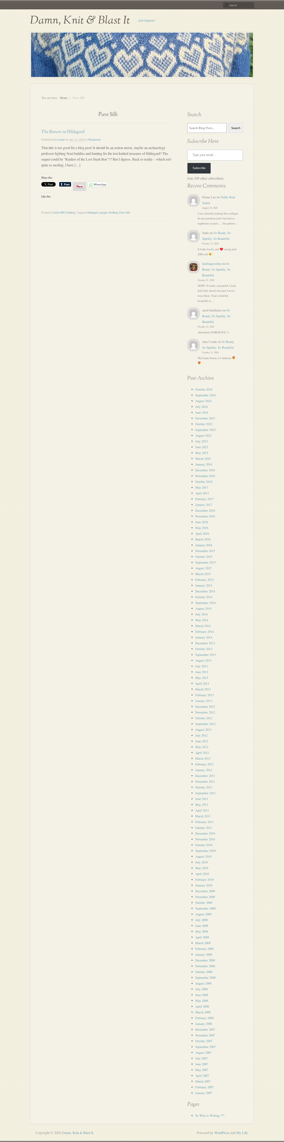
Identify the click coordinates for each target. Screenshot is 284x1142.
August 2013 (203, 660)
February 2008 (204, 1018)
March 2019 (203, 458)
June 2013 (201, 672)
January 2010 (203, 885)
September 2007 (205, 1047)
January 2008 (203, 1024)
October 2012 (203, 718)
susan (61, 139)
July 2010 (201, 862)
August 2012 (203, 729)
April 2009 (202, 937)
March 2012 (203, 758)
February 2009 (204, 949)
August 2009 (203, 914)
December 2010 (205, 833)
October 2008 (203, 972)
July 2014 (201, 614)
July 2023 (201, 441)
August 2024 (203, 401)
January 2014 (203, 637)
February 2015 (204, 580)
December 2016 (205, 510)
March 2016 (203, 539)
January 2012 (203, 770)
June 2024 (201, 412)
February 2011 (204, 822)
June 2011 (201, 799)
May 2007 (201, 1070)
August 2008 (203, 983)
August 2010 (203, 856)
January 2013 (203, 701)
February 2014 (204, 631)
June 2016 (201, 522)
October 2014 (203, 597)
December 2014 (205, 591)
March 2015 (203, 574)
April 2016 (202, 533)
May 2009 (201, 931)
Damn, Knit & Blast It (80, 20)
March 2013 (203, 689)
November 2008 (205, 966)
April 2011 (202, 810)
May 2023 (201, 453)
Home (63, 98)
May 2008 (201, 1001)
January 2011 (203, 828)
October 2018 (203, 482)
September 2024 (205, 395)
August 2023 (203, 435)
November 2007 (205, 1035)
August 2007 (203, 1052)
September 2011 (205, 793)
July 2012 (201, 735)
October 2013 (203, 649)
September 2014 (205, 603)
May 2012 (201, 747)
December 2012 (205, 706)
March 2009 (203, 943)
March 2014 (203, 626)
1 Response (93, 139)
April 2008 (202, 1006)
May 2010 (201, 868)
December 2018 (205, 470)
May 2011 (201, 804)
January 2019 (203, 464)
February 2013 (204, 695)
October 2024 (203, 389)
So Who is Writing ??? (209, 1115)
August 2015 (203, 568)
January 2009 (203, 954)
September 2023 (205, 430)
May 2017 (201, 487)
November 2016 (205, 516)
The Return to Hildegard (63, 132)
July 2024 (201, 407)
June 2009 (201, 926)
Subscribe (199, 168)
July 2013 (201, 666)
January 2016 (203, 545)
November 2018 (205, 476)
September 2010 (205, 851)
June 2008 (201, 995)
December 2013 (205, 643)
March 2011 (203, 816)
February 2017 (204, 499)
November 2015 (205, 551)
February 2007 (204, 1087)
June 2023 (201, 447)
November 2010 (205, 839)
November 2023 (205, 418)
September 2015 (205, 562)
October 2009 (203, 902)
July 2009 (201, 920)
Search (235, 128)
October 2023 (203, 424)
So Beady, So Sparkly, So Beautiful (216, 269)
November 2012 (205, 712)
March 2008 (203, 1012)
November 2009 (205, 897)
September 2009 (205, 908)
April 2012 (202, 753)
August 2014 (203, 608)
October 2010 (203, 845)
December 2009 (205, 891)
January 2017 (203, 505)
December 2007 (205, 1029)
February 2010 (204, 879)
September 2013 (205, 655)
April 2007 (202, 1075)
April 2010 (202, 874)
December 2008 (205, 960)
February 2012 (204, 764)
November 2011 (205, 781)
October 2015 (203, 556)
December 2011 (205, 776)
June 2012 (201, 741)
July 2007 (201, 1058)
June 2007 (201, 1064)
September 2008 (205, 977)
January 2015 (203, 585)
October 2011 (203, 787)
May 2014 (201, 620)
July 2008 (201, 989)
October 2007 (203, 1041)
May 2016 (201, 528)
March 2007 (203, 1081)
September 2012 (205, 724)
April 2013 (202, 683)
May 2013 (201, 678)
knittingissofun (211, 263)
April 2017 (202, 493)
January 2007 (203, 1093)
